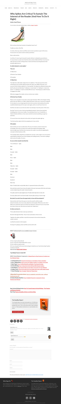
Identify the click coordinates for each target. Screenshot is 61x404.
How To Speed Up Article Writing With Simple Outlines (31, 265)
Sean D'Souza (13, 335)
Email (11, 364)
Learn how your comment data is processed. (34, 374)
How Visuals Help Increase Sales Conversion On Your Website (32, 267)
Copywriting (19, 319)
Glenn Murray (12, 327)
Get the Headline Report (18, 311)
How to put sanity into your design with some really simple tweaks (34, 269)
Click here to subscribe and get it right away (39, 388)
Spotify (35, 25)
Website (11, 367)
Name (11, 360)
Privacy (35, 401)
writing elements (35, 319)
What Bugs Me (7, 381)
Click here (19, 386)
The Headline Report (36, 381)
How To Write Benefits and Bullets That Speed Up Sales (30, 264)
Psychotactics (30, 3)
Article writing (27, 319)
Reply (12, 332)
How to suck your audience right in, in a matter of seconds (34, 262)
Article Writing (16, 319)
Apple (32, 25)
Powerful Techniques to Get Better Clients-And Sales (33, 260)
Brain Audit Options (22, 249)
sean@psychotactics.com (29, 401)
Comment (11, 349)
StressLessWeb (42, 402)
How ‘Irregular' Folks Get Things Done (28, 271)
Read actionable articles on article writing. (25, 292)
